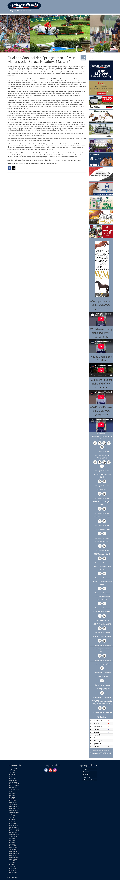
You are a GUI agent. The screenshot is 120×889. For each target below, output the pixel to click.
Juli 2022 (12, 861)
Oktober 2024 (13, 810)
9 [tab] (69, 51)
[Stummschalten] (108, 375)
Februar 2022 (13, 870)
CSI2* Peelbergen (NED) (102, 664)
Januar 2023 (13, 850)
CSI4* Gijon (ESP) (102, 489)
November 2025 (14, 786)
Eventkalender (101, 433)
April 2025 (12, 799)
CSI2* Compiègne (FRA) (102, 689)
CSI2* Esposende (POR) (102, 676)
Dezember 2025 (14, 784)
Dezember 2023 (14, 829)
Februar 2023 (13, 848)
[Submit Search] (90, 58)
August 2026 (13, 769)
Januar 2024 (13, 827)
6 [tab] (62, 51)
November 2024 (14, 808)
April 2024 (12, 821)
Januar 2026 (13, 782)
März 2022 (12, 868)
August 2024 (13, 814)
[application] (101, 370)
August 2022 (13, 859)
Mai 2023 (12, 842)
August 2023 (13, 836)
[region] (101, 269)
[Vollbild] (111, 375)
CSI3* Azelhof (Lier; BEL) (102, 612)
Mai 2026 (12, 774)
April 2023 (12, 844)
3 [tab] (55, 51)
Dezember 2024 (14, 806)
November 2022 (14, 853)
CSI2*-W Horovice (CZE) (101, 517)
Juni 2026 (12, 773)
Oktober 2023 (13, 833)
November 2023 (14, 831)
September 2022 (14, 857)
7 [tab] (64, 51)
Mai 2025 (12, 797)
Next (117, 33)
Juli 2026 (12, 771)
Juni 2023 (12, 840)
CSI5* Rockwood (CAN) (102, 554)
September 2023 (14, 834)
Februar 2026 (13, 780)
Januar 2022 (13, 872)
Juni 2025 (12, 795)
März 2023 (12, 846)
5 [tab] (60, 51)
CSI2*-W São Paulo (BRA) (102, 636)
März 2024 (12, 823)
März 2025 (12, 801)
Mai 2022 (12, 865)
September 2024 (14, 812)
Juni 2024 (12, 818)
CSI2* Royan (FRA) (101, 542)
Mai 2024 (12, 819)
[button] (9, 168)
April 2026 (12, 776)
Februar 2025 (13, 803)
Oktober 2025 (13, 788)
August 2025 (13, 791)
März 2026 (12, 778)
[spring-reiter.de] (24, 5)
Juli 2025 (12, 793)
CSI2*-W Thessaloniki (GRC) (102, 624)
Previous (2, 33)
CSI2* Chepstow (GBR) (102, 529)
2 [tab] (53, 51)
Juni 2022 (12, 863)
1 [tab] (51, 51)
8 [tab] (67, 51)
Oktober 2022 (13, 855)
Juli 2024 (12, 816)
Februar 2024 (13, 825)
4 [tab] (58, 51)
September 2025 (14, 789)
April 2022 (12, 866)
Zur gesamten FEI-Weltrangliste (101, 753)
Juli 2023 (12, 838)
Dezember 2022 (14, 851)
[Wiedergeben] (91, 375)
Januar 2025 (13, 804)
